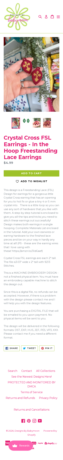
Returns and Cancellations (31, 409)
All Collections (45, 371)
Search (12, 371)
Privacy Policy (48, 398)
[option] (16, 123)
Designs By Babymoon (27, 430)
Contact (26, 371)
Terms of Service (31, 392)
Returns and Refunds (20, 398)
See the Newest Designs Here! (31, 376)
